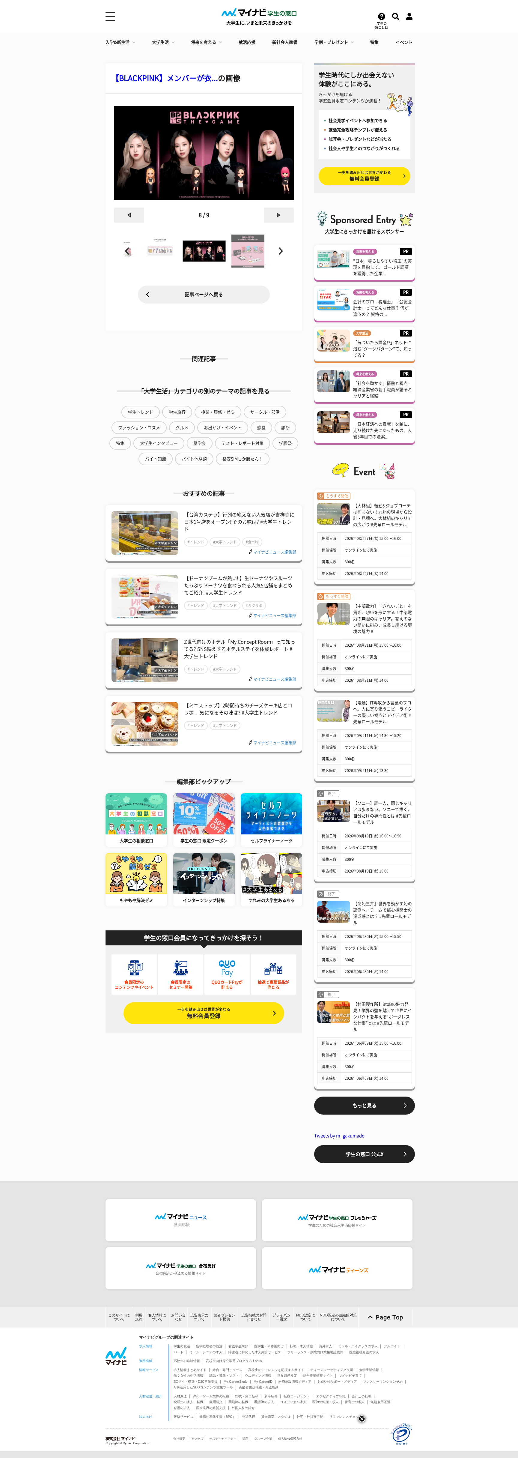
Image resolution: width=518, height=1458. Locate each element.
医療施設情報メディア (294, 1381)
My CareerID (263, 1381)
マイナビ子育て (350, 1375)
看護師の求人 (264, 1402)
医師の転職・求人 (325, 1402)
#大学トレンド (225, 542)
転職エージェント (297, 1396)
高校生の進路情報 (187, 1361)
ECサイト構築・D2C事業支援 (196, 1381)
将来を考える (203, 42)
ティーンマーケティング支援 (331, 1370)
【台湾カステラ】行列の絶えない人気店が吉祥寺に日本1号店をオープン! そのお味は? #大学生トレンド (239, 521)
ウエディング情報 (258, 1375)
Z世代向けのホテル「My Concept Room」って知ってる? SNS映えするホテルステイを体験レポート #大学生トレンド (239, 649)
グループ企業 (263, 1438)
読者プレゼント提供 (224, 1317)
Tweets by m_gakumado (339, 1135)
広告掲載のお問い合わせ (253, 1317)
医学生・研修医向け (269, 1346)
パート (178, 1352)
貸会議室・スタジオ (276, 1416)
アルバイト (392, 1346)
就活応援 (247, 42)
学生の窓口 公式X (364, 1154)
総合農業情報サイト (318, 1375)
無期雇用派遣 (380, 1402)
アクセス (197, 1438)
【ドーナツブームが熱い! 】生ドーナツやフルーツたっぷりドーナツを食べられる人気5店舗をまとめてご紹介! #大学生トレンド (238, 585)
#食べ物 (252, 542)
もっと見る (365, 1105)
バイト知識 (155, 459)
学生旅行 (177, 412)
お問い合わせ (178, 1317)
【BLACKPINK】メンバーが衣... (165, 78)
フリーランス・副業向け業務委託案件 (315, 1352)
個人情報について (157, 1317)
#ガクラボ (254, 605)
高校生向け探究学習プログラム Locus (234, 1361)
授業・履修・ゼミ (218, 412)
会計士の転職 (361, 1396)
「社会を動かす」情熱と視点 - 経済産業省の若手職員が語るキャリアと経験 (382, 389)
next (279, 215)
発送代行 (248, 1416)
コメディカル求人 (293, 1402)
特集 (374, 42)
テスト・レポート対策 (242, 443)
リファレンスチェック (345, 1416)
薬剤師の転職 (238, 1402)
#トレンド (196, 542)
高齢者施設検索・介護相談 (258, 1387)
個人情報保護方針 (290, 1438)
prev (129, 215)
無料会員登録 (203, 1013)
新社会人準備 (284, 42)
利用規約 (138, 1317)
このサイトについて (119, 1317)
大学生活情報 (369, 1370)
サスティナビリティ (222, 1438)
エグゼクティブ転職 (331, 1396)
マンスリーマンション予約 (383, 1381)
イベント (404, 42)
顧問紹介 (215, 1402)
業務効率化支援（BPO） (217, 1416)
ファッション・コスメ (139, 428)
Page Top (389, 1317)
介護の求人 (182, 1408)
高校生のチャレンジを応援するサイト (276, 1370)
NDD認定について (305, 1317)
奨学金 (199, 443)
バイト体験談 (194, 459)
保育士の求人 (355, 1402)
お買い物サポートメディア (337, 1381)
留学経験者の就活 (209, 1346)
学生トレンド (140, 412)
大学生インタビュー (159, 443)
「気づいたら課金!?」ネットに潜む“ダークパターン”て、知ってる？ (382, 348)
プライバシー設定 (281, 1317)
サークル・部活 (265, 412)
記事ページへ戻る (204, 294)
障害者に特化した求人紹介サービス (254, 1352)
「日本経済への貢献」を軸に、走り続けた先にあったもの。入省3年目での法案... (382, 430)
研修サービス (183, 1416)
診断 (285, 428)
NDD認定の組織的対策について (338, 1317)
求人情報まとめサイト (190, 1370)
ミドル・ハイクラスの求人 (358, 1346)
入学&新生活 (118, 42)
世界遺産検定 (287, 1375)
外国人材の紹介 (243, 1408)
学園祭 (285, 443)
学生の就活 (182, 1346)
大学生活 (160, 42)
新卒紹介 (271, 1396)
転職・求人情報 (301, 1346)
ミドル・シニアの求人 (205, 1352)
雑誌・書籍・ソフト (224, 1375)
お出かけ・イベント (223, 428)
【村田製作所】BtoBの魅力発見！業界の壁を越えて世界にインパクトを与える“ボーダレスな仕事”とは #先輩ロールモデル (382, 1016)
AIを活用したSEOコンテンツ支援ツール (203, 1387)
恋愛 (261, 428)
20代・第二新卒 (246, 1396)
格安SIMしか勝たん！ (242, 459)
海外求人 (325, 1346)
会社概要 (179, 1438)
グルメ (182, 428)
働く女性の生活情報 (188, 1375)
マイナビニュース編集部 (274, 552)
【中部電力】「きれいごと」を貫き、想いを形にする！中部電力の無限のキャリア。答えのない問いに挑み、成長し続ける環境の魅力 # (382, 618)
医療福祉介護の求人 (364, 1352)
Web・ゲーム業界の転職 (211, 1396)
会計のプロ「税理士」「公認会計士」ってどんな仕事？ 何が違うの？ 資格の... (382, 308)
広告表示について (199, 1317)
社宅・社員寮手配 (310, 1416)
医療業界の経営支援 (211, 1408)
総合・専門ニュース (227, 1370)
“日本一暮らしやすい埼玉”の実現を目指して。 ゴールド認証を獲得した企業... (382, 267)
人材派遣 (180, 1396)
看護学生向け (238, 1346)
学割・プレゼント (331, 42)
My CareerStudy (236, 1381)
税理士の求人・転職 (188, 1402)
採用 (245, 1438)
